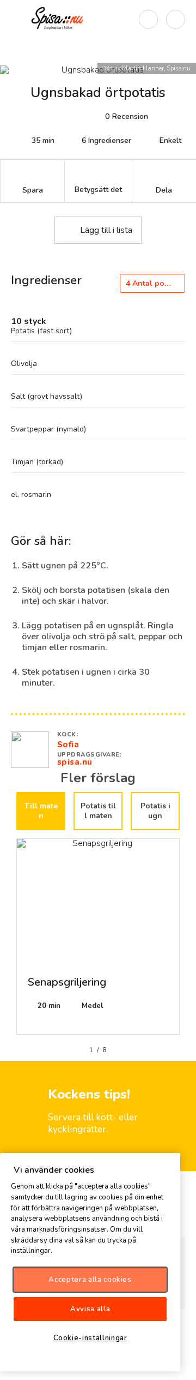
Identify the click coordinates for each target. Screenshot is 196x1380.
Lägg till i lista (106, 230)
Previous (8, 940)
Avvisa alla (90, 1309)
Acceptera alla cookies (89, 1280)
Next (187, 940)
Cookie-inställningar (90, 1338)
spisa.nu (75, 762)
